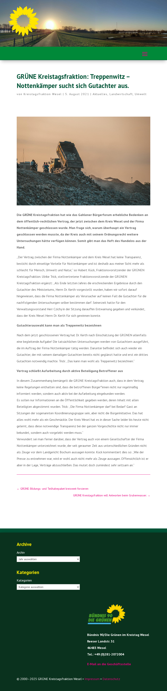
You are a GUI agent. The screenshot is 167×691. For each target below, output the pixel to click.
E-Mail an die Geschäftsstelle (109, 664)
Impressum (92, 679)
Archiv (21, 552)
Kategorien (24, 580)
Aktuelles (100, 94)
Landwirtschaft (121, 94)
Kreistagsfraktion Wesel (43, 94)
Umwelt (141, 94)
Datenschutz (111, 679)
